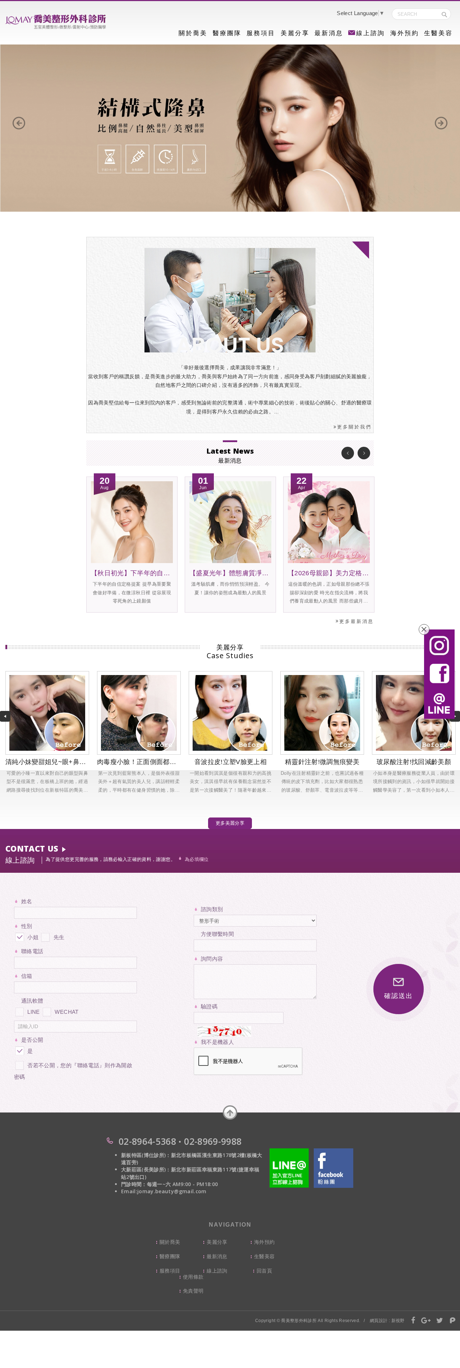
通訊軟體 (32, 1001)
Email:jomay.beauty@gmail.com (164, 1191)
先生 (58, 937)
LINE (33, 1012)
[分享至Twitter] (439, 1321)
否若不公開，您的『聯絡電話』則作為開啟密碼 (73, 1071)
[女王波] (230, 128)
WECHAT (66, 1012)
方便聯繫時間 (217, 934)
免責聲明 (193, 1291)
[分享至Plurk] (452, 1321)
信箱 (26, 976)
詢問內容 (212, 959)
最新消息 (328, 33)
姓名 (26, 901)
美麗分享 (295, 33)
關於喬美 (193, 33)
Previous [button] (347, 453)
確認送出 (398, 995)
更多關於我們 (354, 427)
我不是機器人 (217, 1042)
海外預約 (404, 33)
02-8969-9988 (213, 1141)
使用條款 (193, 1277)
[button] (19, 123)
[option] (230, 128)
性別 (26, 926)
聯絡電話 (32, 951)
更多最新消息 (356, 621)
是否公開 (32, 1040)
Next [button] (364, 453)
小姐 (32, 937)
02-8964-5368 (147, 1141)
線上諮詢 (370, 33)
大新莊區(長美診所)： (146, 1169)
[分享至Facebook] (413, 1321)
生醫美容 (438, 33)
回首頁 (264, 1271)
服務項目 (261, 33)
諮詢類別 (212, 909)
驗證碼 (209, 1006)
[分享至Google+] (426, 1321)
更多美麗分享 (230, 823)
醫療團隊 (227, 33)
